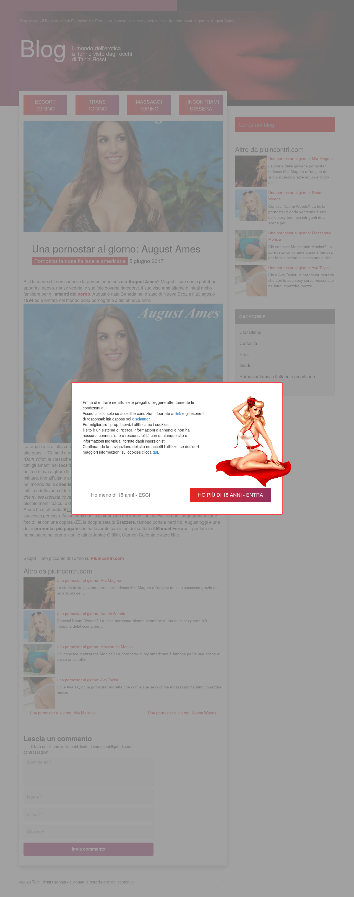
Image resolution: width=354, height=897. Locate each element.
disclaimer (141, 419)
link (178, 413)
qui (103, 408)
